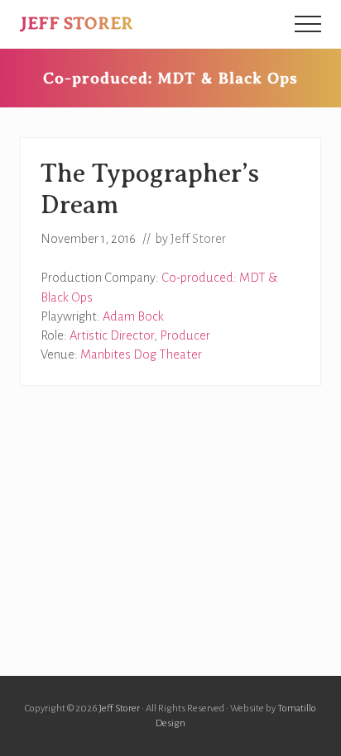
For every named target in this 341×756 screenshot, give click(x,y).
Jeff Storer (76, 23)
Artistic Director (112, 335)
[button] (307, 24)
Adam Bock (133, 316)
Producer (185, 335)
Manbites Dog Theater (141, 354)
